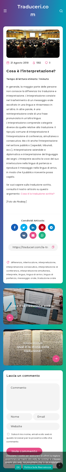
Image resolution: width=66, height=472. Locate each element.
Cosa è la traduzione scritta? (37, 193)
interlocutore (30, 262)
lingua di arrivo (34, 274)
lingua (22, 274)
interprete (11, 274)
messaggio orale (27, 278)
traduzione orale (47, 278)
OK (18, 467)
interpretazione (47, 262)
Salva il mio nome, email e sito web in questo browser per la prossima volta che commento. (29, 438)
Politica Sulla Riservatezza (37, 467)
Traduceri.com (33, 10)
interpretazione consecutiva (21, 266)
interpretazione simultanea (35, 270)
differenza (16, 262)
